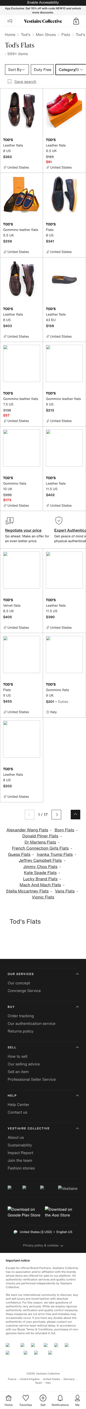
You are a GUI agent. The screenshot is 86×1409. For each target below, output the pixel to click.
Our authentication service (31, 1023)
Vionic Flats (43, 897)
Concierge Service (24, 990)
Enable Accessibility (43, 2)
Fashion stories (21, 1168)
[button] (76, 21)
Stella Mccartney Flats (27, 891)
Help (12, 1096)
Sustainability (20, 1145)
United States (51, 1379)
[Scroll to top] (75, 814)
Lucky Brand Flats (40, 879)
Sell (12, 1047)
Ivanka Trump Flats (55, 854)
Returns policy (20, 1031)
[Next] (56, 814)
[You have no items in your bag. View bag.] (76, 21)
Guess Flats (19, 854)
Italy (48, 1383)
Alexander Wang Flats (27, 830)
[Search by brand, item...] (10, 21)
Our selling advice (24, 1064)
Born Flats (64, 830)
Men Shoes (46, 34)
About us (16, 1137)
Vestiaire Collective (29, 1129)
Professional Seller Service (32, 1079)
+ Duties (61, 701)
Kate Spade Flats (40, 873)
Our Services (21, 974)
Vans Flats (65, 891)
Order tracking (21, 1016)
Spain (38, 1383)
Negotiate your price (23, 530)
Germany (69, 1379)
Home (10, 34)
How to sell (17, 1056)
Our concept (19, 983)
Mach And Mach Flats (40, 885)
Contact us (17, 1112)
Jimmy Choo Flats (40, 867)
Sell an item (18, 1071)
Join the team (20, 1160)
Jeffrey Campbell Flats (40, 860)
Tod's (25, 34)
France (12, 1379)
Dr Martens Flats (40, 842)
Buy (11, 1007)
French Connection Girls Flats (40, 848)
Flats (65, 34)
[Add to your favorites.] (37, 140)
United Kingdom (30, 1379)
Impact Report (20, 1153)
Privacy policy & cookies (41, 1245)
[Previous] (29, 814)
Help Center (18, 1104)
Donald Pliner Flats (40, 836)
